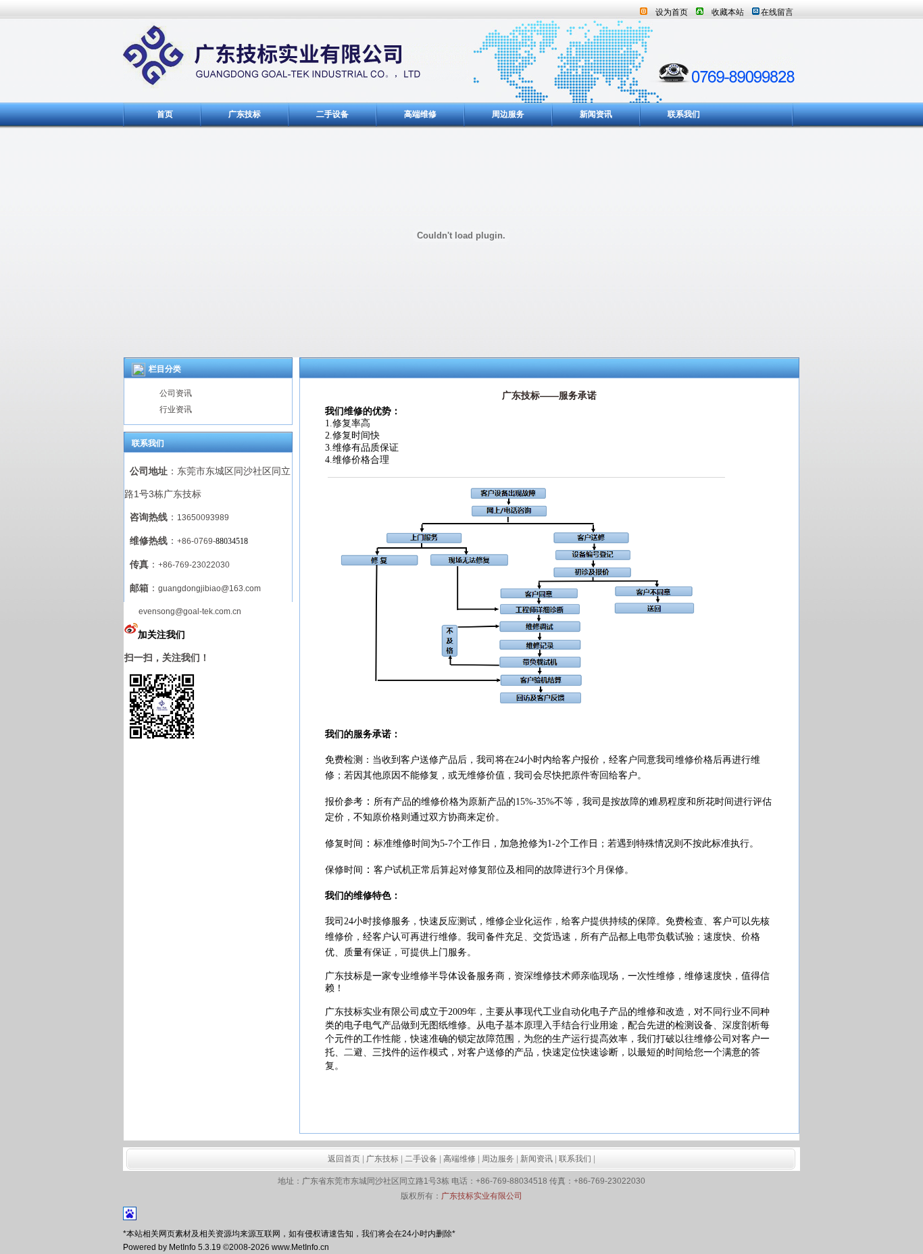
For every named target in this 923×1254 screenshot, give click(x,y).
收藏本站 (728, 12)
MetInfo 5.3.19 (195, 1247)
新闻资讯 (596, 114)
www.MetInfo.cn (300, 1247)
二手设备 (332, 114)
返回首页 (344, 1158)
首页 (165, 114)
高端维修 (420, 114)
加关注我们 (161, 634)
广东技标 (244, 114)
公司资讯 (175, 393)
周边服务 (508, 114)
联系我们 (684, 114)
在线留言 (777, 12)
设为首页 (671, 12)
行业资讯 (175, 409)
